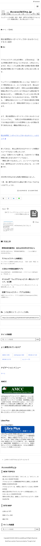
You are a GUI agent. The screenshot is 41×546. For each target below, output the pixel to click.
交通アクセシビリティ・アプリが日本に (16, 292)
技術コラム (7, 515)
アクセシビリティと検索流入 (12, 258)
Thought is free (31, 541)
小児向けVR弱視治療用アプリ (12, 269)
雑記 (11, 29)
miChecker (19, 355)
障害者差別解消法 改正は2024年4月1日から (18, 248)
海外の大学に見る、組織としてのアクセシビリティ (18, 496)
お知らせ (6, 511)
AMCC (6, 355)
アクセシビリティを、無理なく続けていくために (17, 486)
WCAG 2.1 (32, 355)
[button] (37, 6)
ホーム (4, 29)
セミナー (26, 359)
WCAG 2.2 (6, 359)
